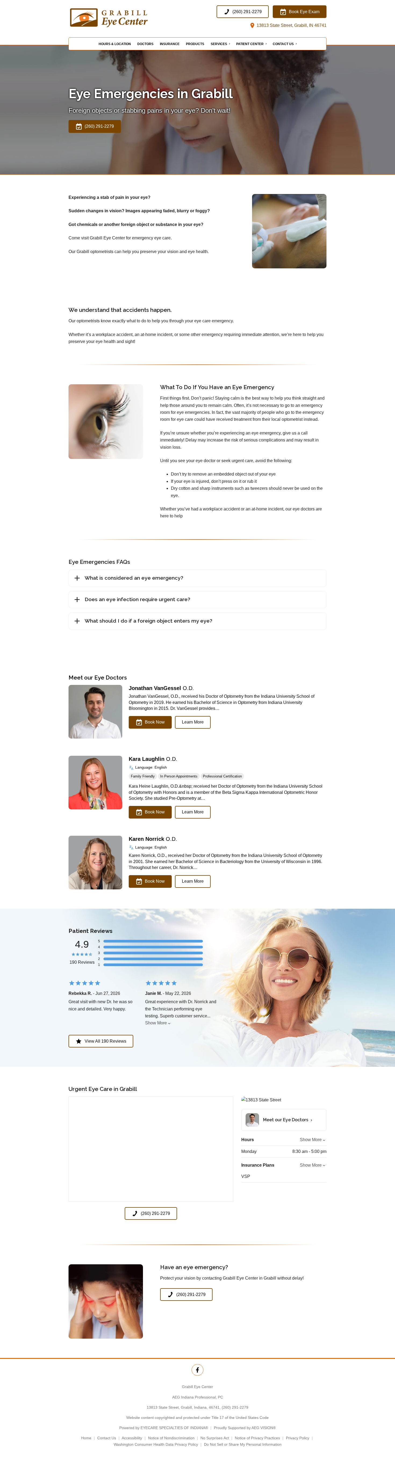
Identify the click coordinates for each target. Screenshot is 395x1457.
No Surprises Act (214, 1438)
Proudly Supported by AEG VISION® (245, 1428)
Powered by (163, 1428)
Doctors (145, 44)
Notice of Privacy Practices (257, 1438)
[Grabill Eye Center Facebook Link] (197, 1370)
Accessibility (132, 1438)
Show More (156, 1023)
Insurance (169, 44)
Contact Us (283, 44)
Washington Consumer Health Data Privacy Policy (156, 1444)
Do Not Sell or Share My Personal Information (243, 1444)
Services (219, 44)
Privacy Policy (297, 1438)
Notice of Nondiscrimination (171, 1438)
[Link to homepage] (122, 17)
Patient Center (250, 44)
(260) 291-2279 (235, 1407)
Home (86, 1438)
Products (195, 44)
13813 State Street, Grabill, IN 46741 (291, 25)
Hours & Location (115, 44)
